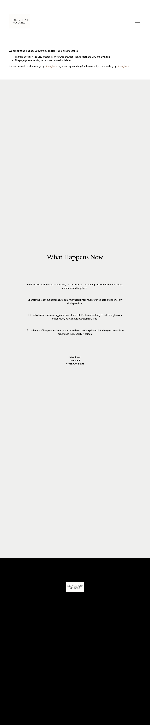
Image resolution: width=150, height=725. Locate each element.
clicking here (51, 66)
